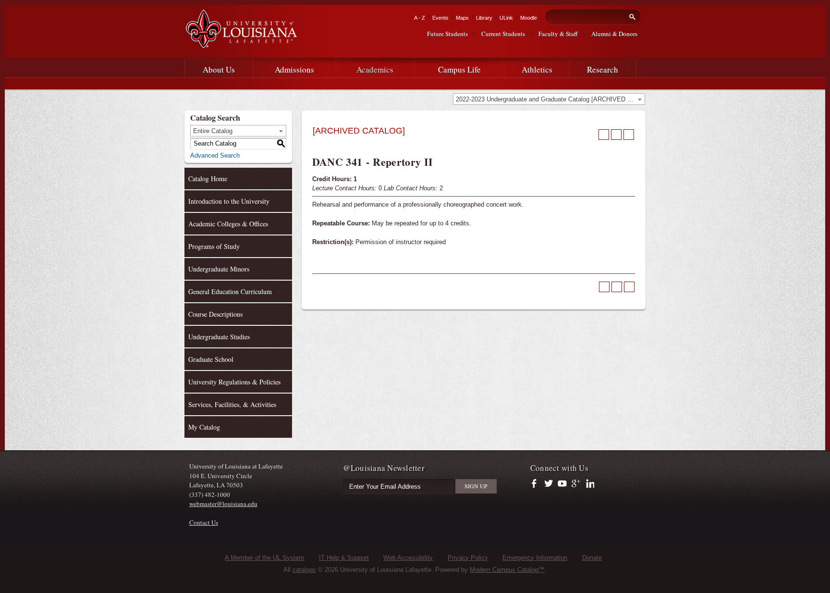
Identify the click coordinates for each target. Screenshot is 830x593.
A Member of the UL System (264, 557)
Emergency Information (534, 557)
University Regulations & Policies (234, 381)
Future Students (447, 33)
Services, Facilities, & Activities (232, 404)
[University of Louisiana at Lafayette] (240, 44)
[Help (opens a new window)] (628, 134)
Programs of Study (214, 246)
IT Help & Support (344, 557)
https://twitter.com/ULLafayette (549, 484)
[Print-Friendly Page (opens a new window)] (616, 134)
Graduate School (210, 359)
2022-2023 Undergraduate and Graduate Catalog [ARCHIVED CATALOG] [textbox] (550, 99)
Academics (374, 69)
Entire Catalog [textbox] (212, 131)
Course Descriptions (215, 314)
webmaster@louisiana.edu (223, 503)
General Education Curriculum (230, 291)
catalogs (304, 569)
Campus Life (459, 69)
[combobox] (549, 99)
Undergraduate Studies (219, 336)
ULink (506, 18)
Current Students (503, 33)
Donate (592, 557)
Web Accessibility (408, 557)
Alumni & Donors (614, 33)
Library (484, 18)
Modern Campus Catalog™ (507, 569)
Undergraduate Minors (218, 268)
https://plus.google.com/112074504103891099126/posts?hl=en (576, 484)
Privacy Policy (468, 557)
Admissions (294, 69)
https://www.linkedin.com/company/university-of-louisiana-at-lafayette (589, 484)
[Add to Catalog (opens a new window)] (603, 134)
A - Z (419, 18)
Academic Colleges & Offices (228, 223)
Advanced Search (215, 155)
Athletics (537, 69)
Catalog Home (207, 178)
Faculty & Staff (558, 33)
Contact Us (203, 522)
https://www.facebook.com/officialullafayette (536, 484)
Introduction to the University (228, 201)
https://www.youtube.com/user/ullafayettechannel (562, 484)
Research (602, 69)
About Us (219, 69)
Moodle (528, 18)
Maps (462, 18)
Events (440, 18)
